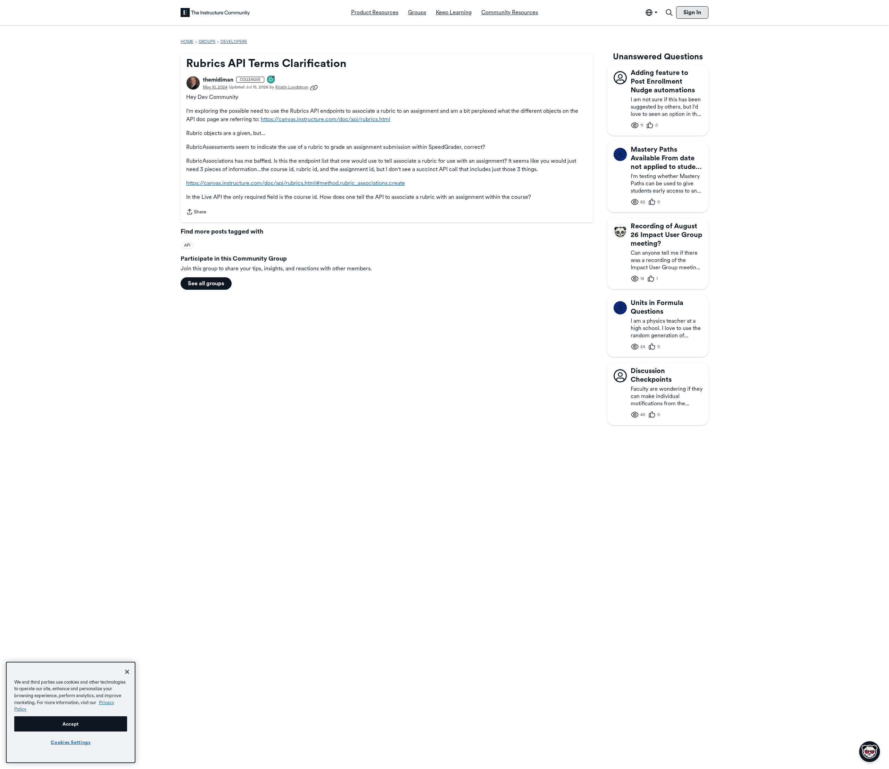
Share (196, 212)
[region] (71, 712)
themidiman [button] (218, 79)
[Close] (127, 671)
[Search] (669, 12)
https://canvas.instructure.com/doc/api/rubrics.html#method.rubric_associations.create (295, 183)
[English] (215, 12)
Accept (71, 724)
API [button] (187, 245)
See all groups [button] (206, 283)
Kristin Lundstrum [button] (291, 87)
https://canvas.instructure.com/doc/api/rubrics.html (325, 119)
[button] (193, 83)
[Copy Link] (314, 87)
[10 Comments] (271, 80)
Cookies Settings (71, 742)
